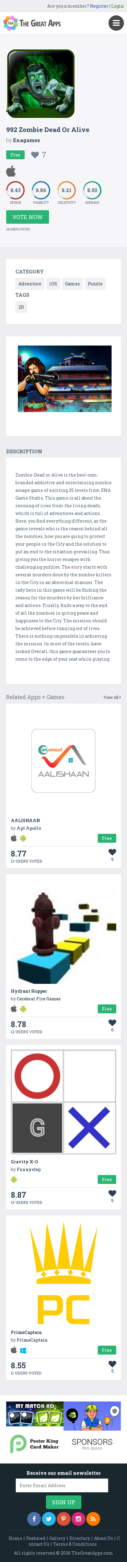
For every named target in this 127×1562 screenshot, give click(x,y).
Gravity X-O (24, 1162)
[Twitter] (49, 1519)
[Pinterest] (64, 1519)
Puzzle (95, 284)
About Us (103, 1538)
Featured (35, 1538)
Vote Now (27, 217)
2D (21, 307)
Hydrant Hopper (29, 991)
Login (117, 6)
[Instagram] (78, 1519)
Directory (79, 1538)
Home (15, 1538)
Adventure (29, 284)
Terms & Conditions (75, 1544)
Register (99, 6)
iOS (53, 284)
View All (111, 697)
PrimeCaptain (26, 1332)
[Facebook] (34, 1519)
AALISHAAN (25, 820)
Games (72, 284)
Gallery (57, 1538)
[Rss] (93, 1519)
